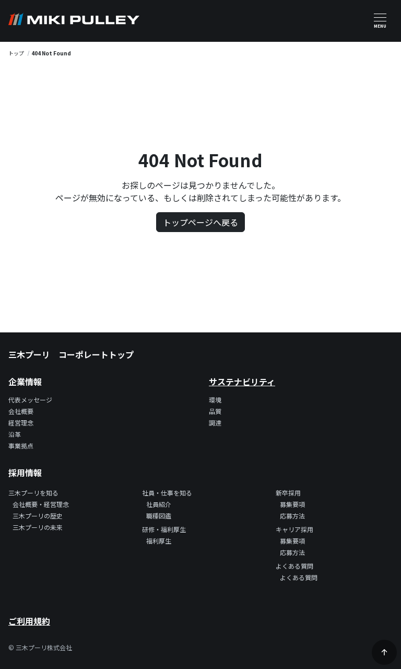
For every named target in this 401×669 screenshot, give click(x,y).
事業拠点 (20, 445)
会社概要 (20, 411)
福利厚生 (158, 540)
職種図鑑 (158, 515)
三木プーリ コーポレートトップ (71, 354)
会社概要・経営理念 (41, 504)
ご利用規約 (29, 621)
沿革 (14, 434)
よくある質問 (298, 577)
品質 (215, 411)
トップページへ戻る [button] (200, 222)
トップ (16, 53)
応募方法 (292, 515)
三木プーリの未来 (38, 527)
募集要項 (292, 504)
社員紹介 (158, 504)
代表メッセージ (30, 399)
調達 (215, 422)
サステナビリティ (242, 381)
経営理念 (20, 422)
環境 (215, 399)
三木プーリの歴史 (38, 515)
